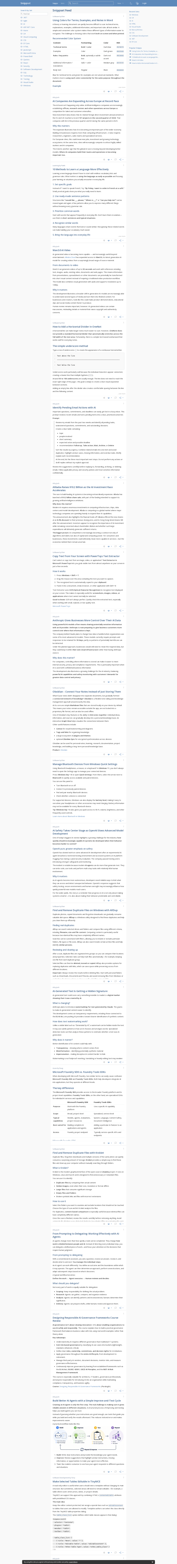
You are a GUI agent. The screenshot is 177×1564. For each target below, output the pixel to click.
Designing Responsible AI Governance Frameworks (80, 1386)
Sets (62, 3)
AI (24, 24)
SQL (25, 72)
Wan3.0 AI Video (137, 60)
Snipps (55, 3)
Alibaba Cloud (70, 257)
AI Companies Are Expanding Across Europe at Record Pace (153, 54)
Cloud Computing (30, 37)
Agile (25, 20)
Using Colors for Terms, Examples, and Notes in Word (150, 51)
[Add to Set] (110, 91)
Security (26, 66)
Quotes (26, 59)
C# (24, 33)
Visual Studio (28, 82)
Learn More (73, 1562)
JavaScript (27, 50)
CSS (24, 40)
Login (144, 3)
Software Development (32, 69)
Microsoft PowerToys (61, 606)
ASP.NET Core (29, 27)
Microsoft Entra (29, 53)
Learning (56, 165)
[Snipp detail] (103, 91)
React (25, 63)
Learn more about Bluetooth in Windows (69, 816)
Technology (28, 76)
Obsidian (63, 750)
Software (56, 16)
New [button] (119, 3)
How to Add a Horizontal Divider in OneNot (147, 63)
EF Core (26, 43)
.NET (25, 17)
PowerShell (27, 56)
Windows (27, 85)
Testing (26, 79)
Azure (25, 30)
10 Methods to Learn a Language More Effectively (149, 57)
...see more (121, 87)
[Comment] (115, 91)
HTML (25, 46)
